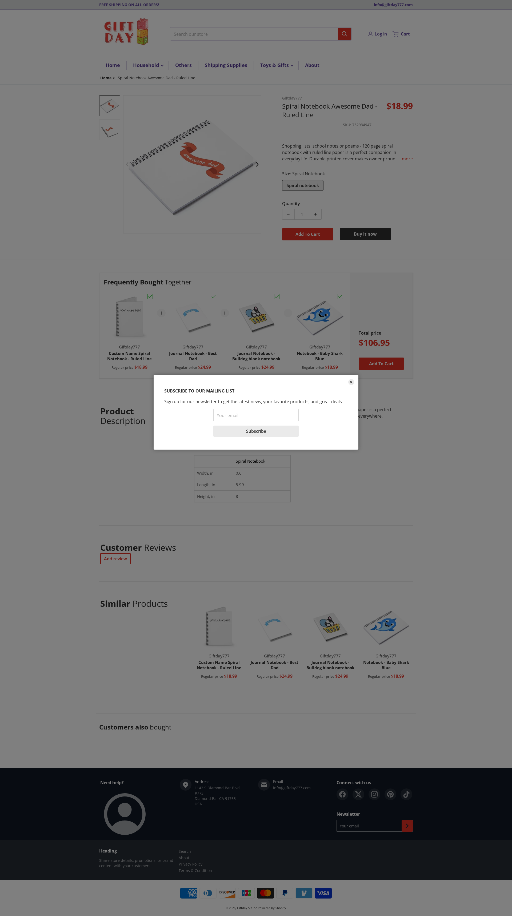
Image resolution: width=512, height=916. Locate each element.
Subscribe (256, 431)
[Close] (351, 382)
